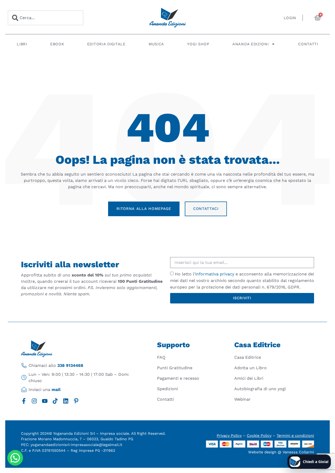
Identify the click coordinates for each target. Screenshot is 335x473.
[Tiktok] (55, 401)
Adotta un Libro (250, 367)
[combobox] (45, 17)
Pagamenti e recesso (178, 378)
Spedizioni (167, 388)
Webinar (242, 399)
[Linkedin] (66, 401)
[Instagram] (34, 401)
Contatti (308, 44)
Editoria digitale (106, 44)
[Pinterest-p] (76, 401)
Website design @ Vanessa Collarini (281, 452)
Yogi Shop (198, 44)
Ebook (57, 44)
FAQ (161, 357)
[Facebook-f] (24, 401)
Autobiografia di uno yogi (260, 388)
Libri (22, 44)
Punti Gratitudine (174, 367)
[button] (15, 458)
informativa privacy (214, 273)
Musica (156, 44)
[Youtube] (45, 401)
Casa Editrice (247, 357)
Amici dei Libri (248, 378)
